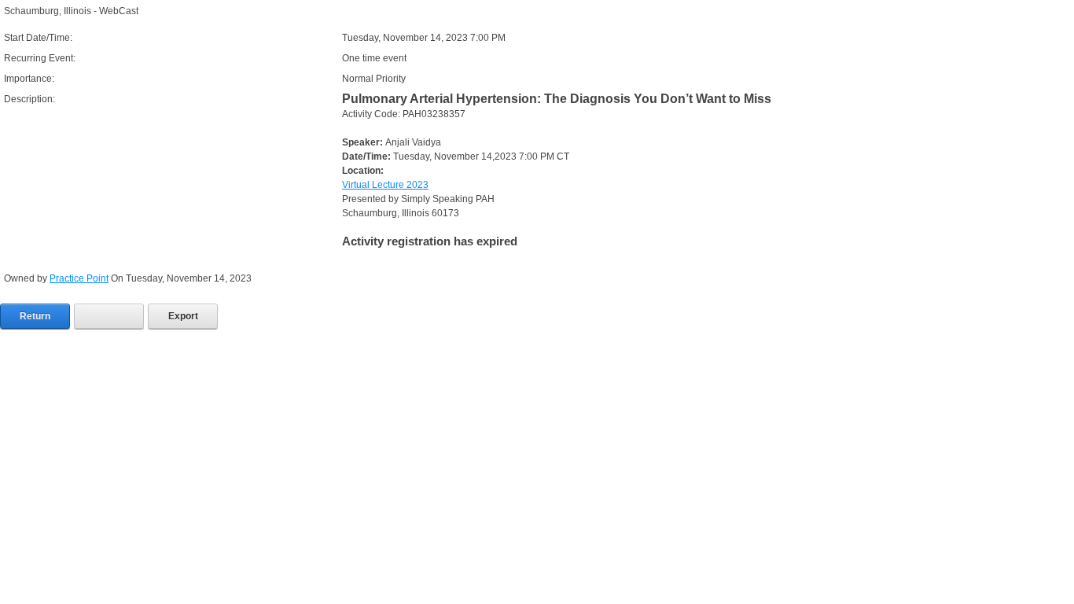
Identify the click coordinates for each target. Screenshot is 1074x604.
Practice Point (79, 278)
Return (35, 316)
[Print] (109, 316)
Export (183, 316)
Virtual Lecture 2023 (385, 184)
